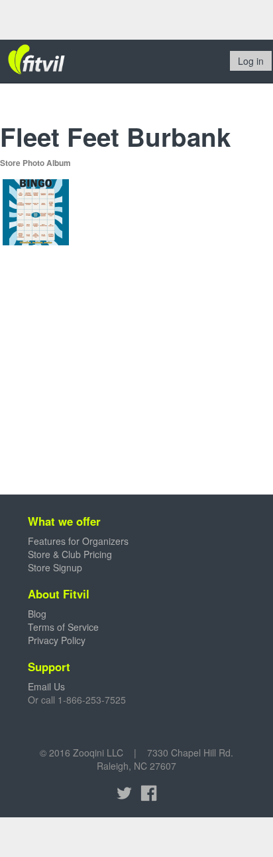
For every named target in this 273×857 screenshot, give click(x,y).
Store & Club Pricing (70, 554)
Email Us (46, 686)
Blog (37, 613)
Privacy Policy (56, 640)
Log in (251, 60)
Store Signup (55, 567)
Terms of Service (63, 626)
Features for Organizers (78, 541)
